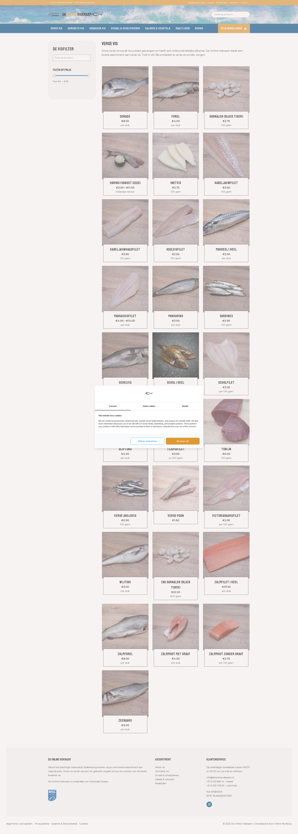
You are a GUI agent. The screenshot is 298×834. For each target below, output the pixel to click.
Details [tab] (185, 406)
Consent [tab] (113, 406)
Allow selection (147, 441)
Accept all (183, 441)
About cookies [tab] (149, 406)
